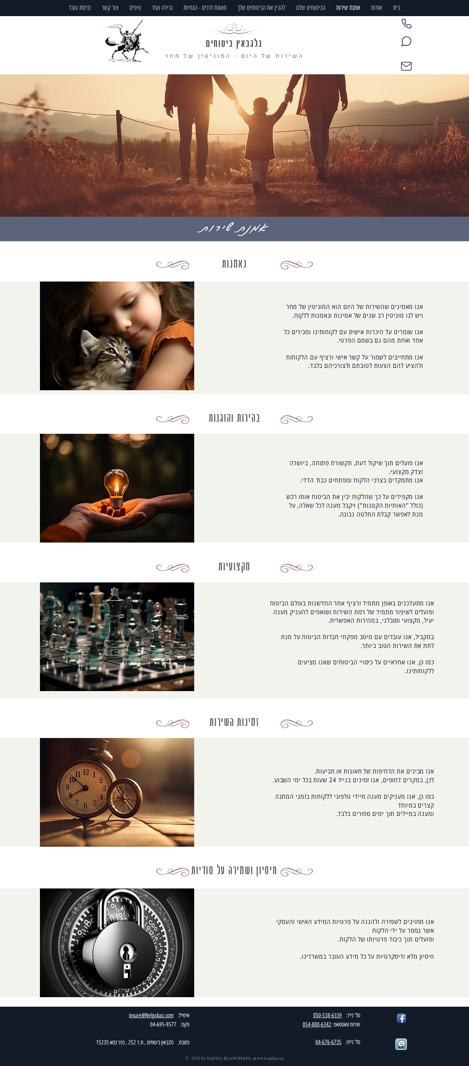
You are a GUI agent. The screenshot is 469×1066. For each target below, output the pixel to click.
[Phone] (406, 23)
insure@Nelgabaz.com (151, 1015)
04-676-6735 (328, 1042)
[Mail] (406, 66)
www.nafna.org (270, 1058)
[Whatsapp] (406, 41)
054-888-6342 (317, 1024)
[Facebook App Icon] (401, 1018)
